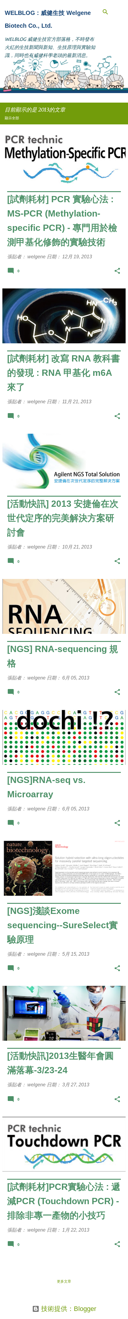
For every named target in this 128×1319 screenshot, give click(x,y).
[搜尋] (105, 12)
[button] (117, 272)
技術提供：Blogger (67, 1308)
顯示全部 (12, 118)
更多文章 (64, 1281)
